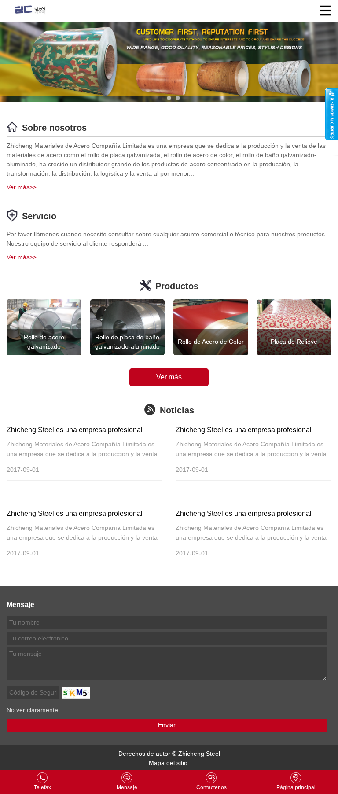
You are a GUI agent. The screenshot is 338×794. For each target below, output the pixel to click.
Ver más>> (22, 187)
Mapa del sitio (168, 762)
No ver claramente (32, 709)
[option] (169, 62)
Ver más (169, 377)
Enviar (167, 724)
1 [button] (160, 98)
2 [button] (169, 98)
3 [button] (178, 98)
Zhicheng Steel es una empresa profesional (75, 430)
